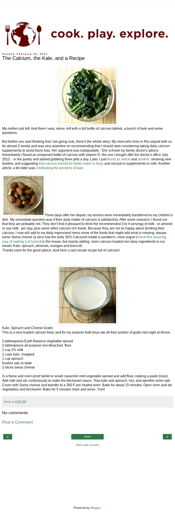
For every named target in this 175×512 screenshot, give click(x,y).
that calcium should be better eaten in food (71, 163)
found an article (118, 159)
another (144, 159)
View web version (87, 445)
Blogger (95, 507)
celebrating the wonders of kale (59, 168)
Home (87, 436)
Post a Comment (17, 422)
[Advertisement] (87, 11)
